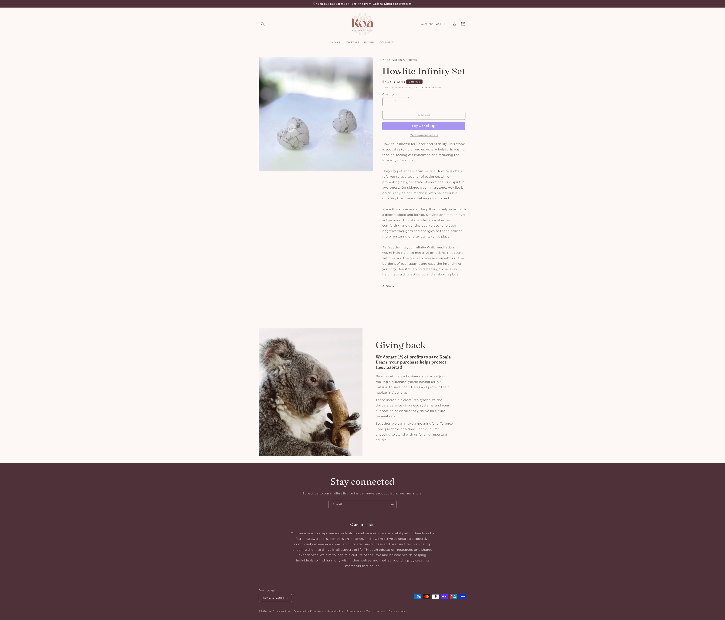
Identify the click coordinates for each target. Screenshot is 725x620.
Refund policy (335, 611)
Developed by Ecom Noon (309, 611)
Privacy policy (355, 611)
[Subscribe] (392, 504)
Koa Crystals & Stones (280, 611)
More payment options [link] (424, 134)
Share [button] (390, 286)
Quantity (388, 94)
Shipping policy (398, 611)
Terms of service (375, 611)
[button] (263, 24)
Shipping (407, 87)
